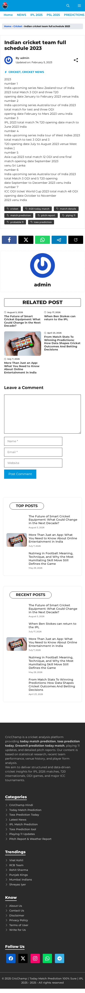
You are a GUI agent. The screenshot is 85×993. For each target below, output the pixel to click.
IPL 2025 (36, 15)
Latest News (17, 819)
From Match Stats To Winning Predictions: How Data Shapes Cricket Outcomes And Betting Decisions (62, 343)
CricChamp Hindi (21, 805)
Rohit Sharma (18, 869)
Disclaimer (16, 915)
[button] (68, 5)
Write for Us (17, 929)
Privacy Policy (18, 920)
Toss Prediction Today (24, 814)
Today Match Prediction (25, 810)
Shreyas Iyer (17, 884)
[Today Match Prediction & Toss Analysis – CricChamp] (5, 5)
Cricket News (33, 71)
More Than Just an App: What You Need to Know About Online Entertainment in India (21, 367)
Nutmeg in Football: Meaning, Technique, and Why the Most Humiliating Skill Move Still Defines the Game (51, 558)
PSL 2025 (53, 15)
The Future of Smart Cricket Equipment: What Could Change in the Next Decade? (22, 321)
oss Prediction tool (23, 829)
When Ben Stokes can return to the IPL (60, 318)
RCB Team (16, 865)
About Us (15, 905)
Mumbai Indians (20, 879)
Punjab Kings (18, 874)
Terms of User (18, 925)
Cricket (17, 26)
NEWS (21, 15)
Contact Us (16, 910)
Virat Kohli (16, 860)
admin (24, 58)
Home (8, 15)
